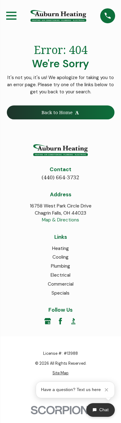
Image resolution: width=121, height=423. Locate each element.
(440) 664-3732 (60, 177)
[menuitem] (60, 373)
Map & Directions (60, 220)
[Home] (58, 16)
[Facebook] (60, 321)
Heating (60, 248)
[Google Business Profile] (47, 321)
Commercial (61, 284)
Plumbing (60, 266)
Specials (60, 293)
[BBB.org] (73, 321)
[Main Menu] (11, 16)
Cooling (60, 257)
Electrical (60, 275)
